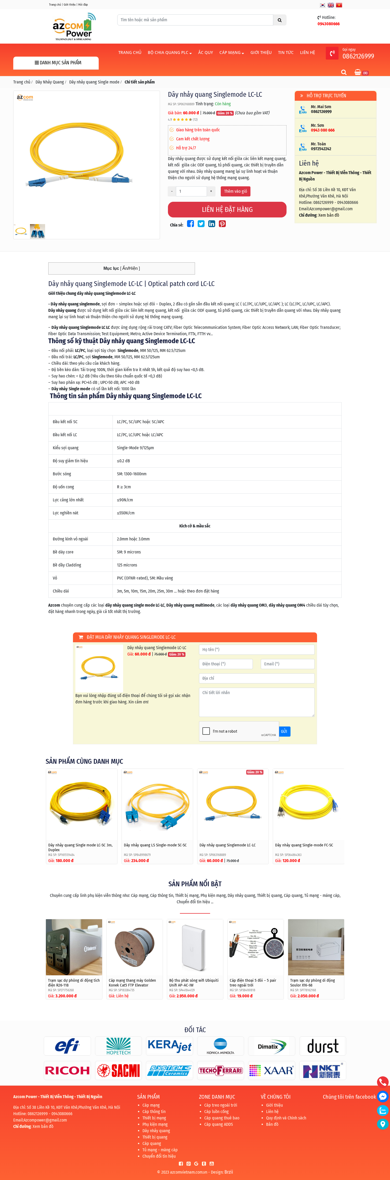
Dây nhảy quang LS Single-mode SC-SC (155, 845)
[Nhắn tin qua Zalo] (383, 1110)
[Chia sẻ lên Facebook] (189, 225)
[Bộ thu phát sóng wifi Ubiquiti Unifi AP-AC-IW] (195, 947)
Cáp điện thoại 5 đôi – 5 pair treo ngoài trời (253, 983)
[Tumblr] (202, 1163)
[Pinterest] (187, 1163)
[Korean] (322, 5)
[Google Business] (195, 1163)
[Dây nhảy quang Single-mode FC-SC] (308, 804)
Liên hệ (307, 52)
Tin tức (286, 52)
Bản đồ (272, 1124)
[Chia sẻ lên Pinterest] (221, 225)
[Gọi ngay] (332, 53)
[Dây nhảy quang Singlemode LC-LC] (87, 157)
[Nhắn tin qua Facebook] (383, 1096)
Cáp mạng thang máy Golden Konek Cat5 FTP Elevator (132, 983)
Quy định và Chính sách (286, 1117)
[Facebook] (179, 1163)
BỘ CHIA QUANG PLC (168, 52)
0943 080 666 (323, 130)
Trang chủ (55, 4)
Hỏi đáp (83, 4)
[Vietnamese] (339, 5)
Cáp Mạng (230, 52)
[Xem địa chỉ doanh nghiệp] (383, 1124)
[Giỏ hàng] (358, 72)
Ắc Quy (205, 52)
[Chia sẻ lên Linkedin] (211, 225)
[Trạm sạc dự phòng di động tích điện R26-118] (74, 947)
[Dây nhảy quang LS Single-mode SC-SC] (157, 804)
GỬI (284, 731)
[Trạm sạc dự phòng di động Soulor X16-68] (316, 947)
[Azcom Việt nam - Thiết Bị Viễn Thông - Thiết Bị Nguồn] (74, 25)
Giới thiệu (70, 4)
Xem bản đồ (328, 215)
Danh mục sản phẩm (60, 63)
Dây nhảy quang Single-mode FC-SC (304, 845)
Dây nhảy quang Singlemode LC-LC (228, 845)
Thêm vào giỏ (235, 191)
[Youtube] (210, 1163)
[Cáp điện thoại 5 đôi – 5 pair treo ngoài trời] (256, 947)
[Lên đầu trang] (383, 1150)
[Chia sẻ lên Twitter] (200, 225)
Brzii (228, 1172)
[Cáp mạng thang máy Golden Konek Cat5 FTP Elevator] (135, 947)
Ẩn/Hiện (129, 268)
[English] (331, 5)
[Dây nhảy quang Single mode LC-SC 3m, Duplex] (81, 804)
